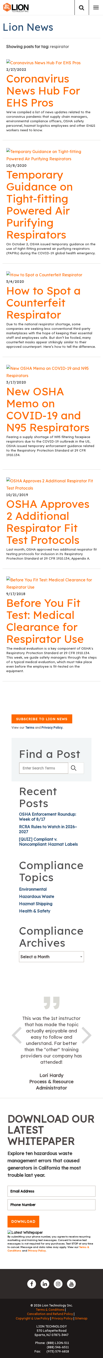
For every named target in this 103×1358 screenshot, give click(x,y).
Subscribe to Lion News (42, 719)
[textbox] (51, 956)
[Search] (81, 7)
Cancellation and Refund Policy (50, 1314)
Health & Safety (34, 910)
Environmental (33, 889)
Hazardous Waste (36, 896)
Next (86, 1034)
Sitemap (81, 1318)
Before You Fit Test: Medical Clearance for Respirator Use (45, 621)
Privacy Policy (37, 1250)
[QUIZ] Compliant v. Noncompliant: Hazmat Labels (48, 842)
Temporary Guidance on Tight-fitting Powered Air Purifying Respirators (39, 204)
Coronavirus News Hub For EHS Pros (43, 90)
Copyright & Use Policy (33, 1318)
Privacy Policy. (52, 727)
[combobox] (51, 956)
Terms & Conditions (50, 1309)
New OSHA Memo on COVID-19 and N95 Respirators (48, 409)
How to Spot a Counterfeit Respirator (43, 302)
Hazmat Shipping (35, 903)
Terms (29, 727)
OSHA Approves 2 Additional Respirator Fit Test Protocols (48, 522)
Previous (16, 1034)
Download (23, 1221)
